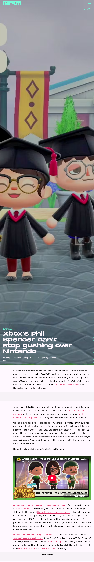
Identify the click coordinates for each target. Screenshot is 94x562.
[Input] (12, 3)
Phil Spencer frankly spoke (66, 384)
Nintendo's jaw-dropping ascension (53, 512)
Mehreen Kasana (8, 9)
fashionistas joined (48, 549)
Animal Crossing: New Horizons (28, 539)
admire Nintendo (23, 509)
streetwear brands (26, 549)
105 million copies (55, 542)
